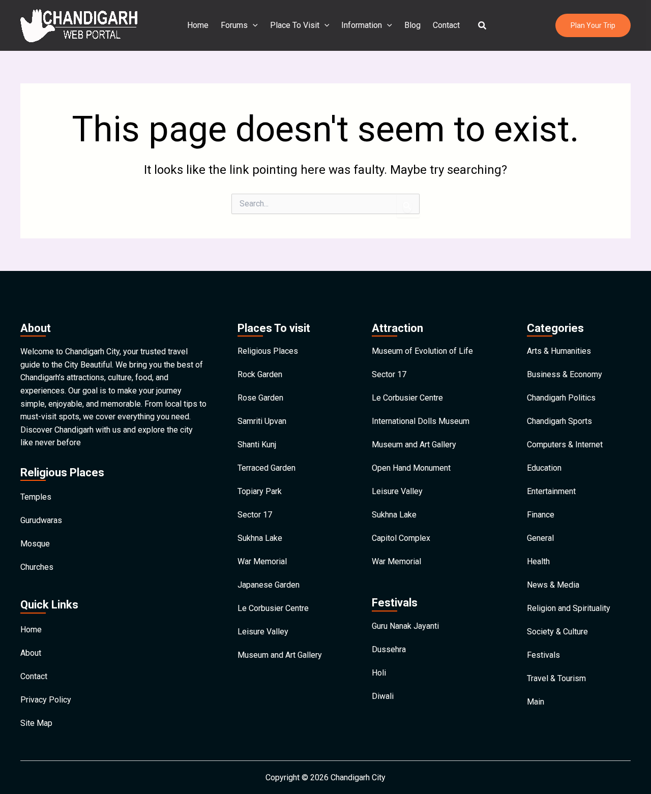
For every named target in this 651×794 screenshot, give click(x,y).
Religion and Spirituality (568, 608)
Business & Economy (564, 374)
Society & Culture (557, 631)
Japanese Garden (269, 585)
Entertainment (551, 491)
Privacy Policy (45, 700)
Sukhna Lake (260, 538)
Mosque (35, 543)
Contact (446, 25)
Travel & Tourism (556, 678)
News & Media (553, 585)
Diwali (383, 696)
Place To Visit (294, 25)
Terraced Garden (266, 468)
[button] (482, 25)
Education (544, 468)
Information (361, 25)
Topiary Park (260, 491)
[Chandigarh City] (78, 24)
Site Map (36, 723)
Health (538, 561)
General (540, 538)
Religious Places (268, 351)
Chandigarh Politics (561, 398)
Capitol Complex (401, 538)
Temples (35, 497)
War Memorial (262, 561)
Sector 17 (255, 515)
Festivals (543, 655)
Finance (540, 515)
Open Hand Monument (411, 468)
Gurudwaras (41, 520)
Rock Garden (260, 374)
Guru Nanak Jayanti (405, 626)
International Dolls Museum (420, 421)
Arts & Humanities (559, 351)
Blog (412, 25)
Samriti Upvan (262, 421)
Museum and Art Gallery (280, 655)
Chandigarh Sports (559, 421)
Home (198, 25)
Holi (379, 673)
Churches (36, 567)
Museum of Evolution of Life (422, 351)
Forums (234, 25)
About (30, 653)
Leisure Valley (263, 631)
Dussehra (389, 649)
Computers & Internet (565, 444)
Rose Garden (260, 398)
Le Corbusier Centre (273, 608)
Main (535, 702)
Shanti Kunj (257, 444)
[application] (253, 25)
